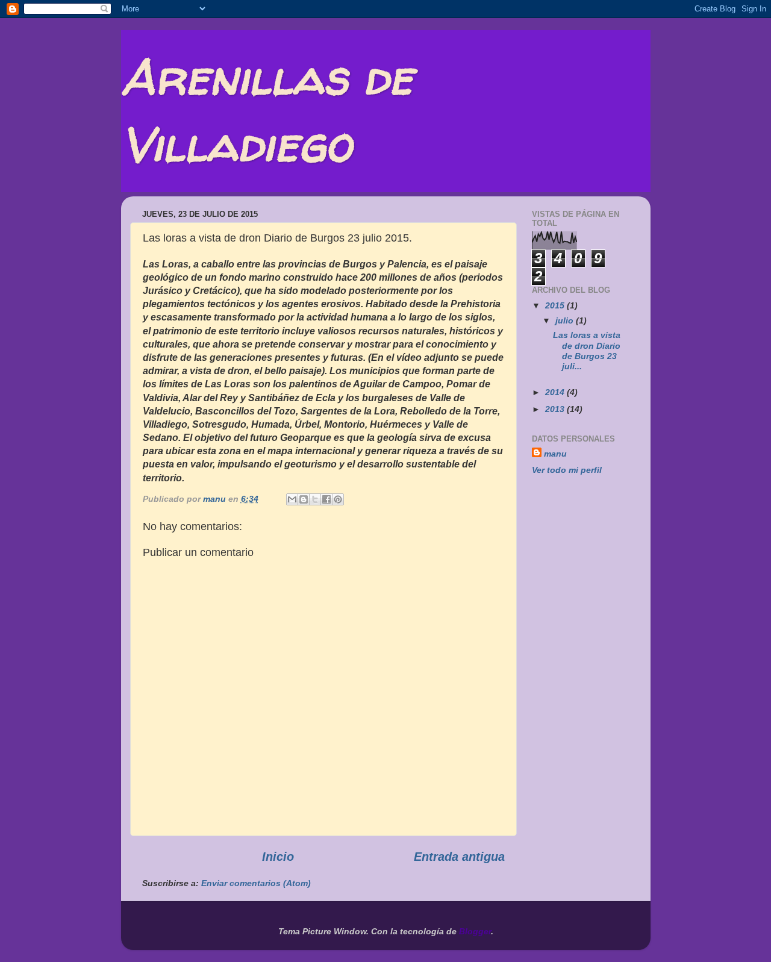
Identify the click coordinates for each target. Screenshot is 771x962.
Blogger (475, 931)
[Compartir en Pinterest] (338, 499)
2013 (556, 409)
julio (565, 320)
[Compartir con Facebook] (326, 499)
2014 (556, 392)
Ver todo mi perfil (567, 470)
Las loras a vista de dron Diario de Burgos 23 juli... (586, 350)
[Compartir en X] (315, 499)
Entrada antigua (459, 856)
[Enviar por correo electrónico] (292, 499)
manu (555, 453)
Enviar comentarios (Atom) (256, 883)
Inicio (278, 856)
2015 (556, 305)
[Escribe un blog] (304, 499)
